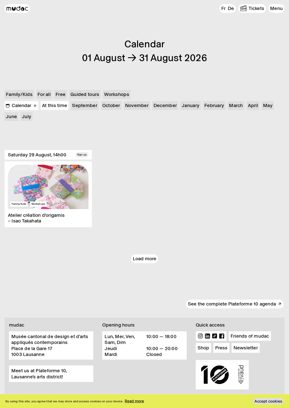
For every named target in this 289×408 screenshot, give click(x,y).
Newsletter (245, 348)
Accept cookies (268, 401)
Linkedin (207, 336)
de (231, 8)
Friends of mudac (250, 336)
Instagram (200, 336)
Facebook (221, 336)
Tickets (256, 8)
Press (221, 348)
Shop (203, 348)
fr (223, 8)
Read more (134, 400)
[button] (276, 8)
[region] (144, 401)
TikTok (214, 336)
